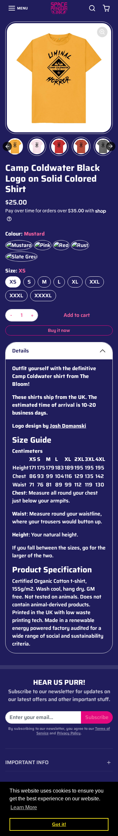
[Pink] (42, 245)
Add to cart (77, 315)
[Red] (61, 245)
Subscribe (96, 717)
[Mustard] (18, 245)
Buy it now (59, 330)
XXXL (16, 295)
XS (13, 282)
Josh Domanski (68, 426)
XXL (94, 282)
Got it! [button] (59, 824)
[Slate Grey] (21, 257)
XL (75, 282)
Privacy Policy (69, 733)
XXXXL (43, 295)
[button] (18, 8)
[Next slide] (110, 146)
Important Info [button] (27, 762)
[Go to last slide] (7, 146)
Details (20, 351)
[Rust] (80, 245)
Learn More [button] (23, 807)
